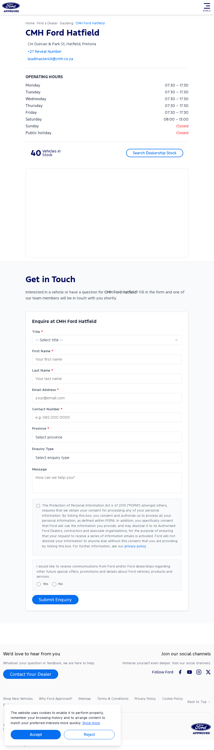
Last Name (42, 370)
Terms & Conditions (112, 699)
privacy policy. (135, 546)
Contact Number (47, 409)
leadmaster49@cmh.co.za (50, 58)
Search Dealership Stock (154, 152)
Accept (36, 734)
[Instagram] (198, 672)
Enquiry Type (43, 449)
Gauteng (66, 23)
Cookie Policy (172, 699)
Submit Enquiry (55, 600)
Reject (89, 734)
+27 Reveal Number (45, 51)
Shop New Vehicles (18, 699)
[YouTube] (189, 672)
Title (37, 332)
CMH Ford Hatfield (90, 23)
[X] (208, 672)
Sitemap (84, 699)
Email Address (45, 390)
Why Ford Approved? (55, 699)
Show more (91, 723)
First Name (42, 351)
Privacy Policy (145, 699)
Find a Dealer (47, 23)
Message (39, 469)
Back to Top (197, 702)
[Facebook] (180, 672)
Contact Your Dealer (30, 674)
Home (30, 23)
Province (40, 429)
